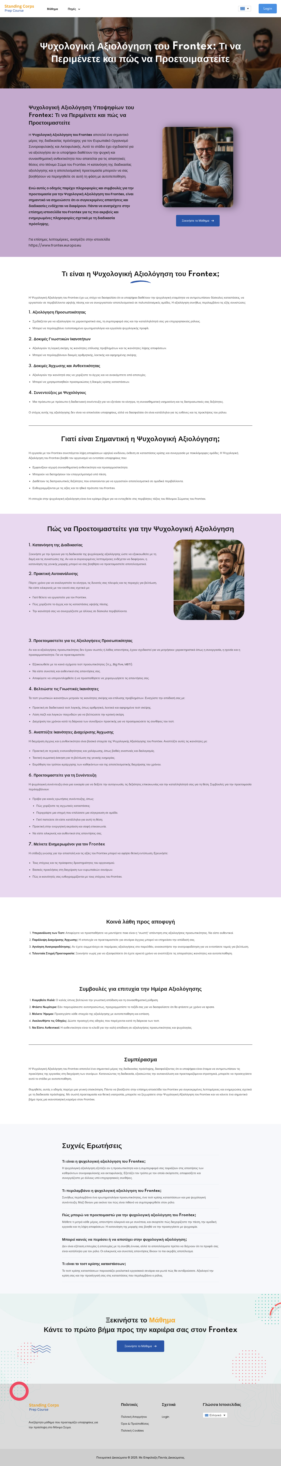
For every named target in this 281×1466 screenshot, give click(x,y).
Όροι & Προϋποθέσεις (135, 1424)
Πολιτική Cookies (132, 1430)
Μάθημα (52, 9)
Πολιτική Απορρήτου (134, 1417)
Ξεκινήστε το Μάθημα (195, 220)
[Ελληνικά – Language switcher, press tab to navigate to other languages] (244, 8)
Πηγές (72, 9)
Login (267, 8)
